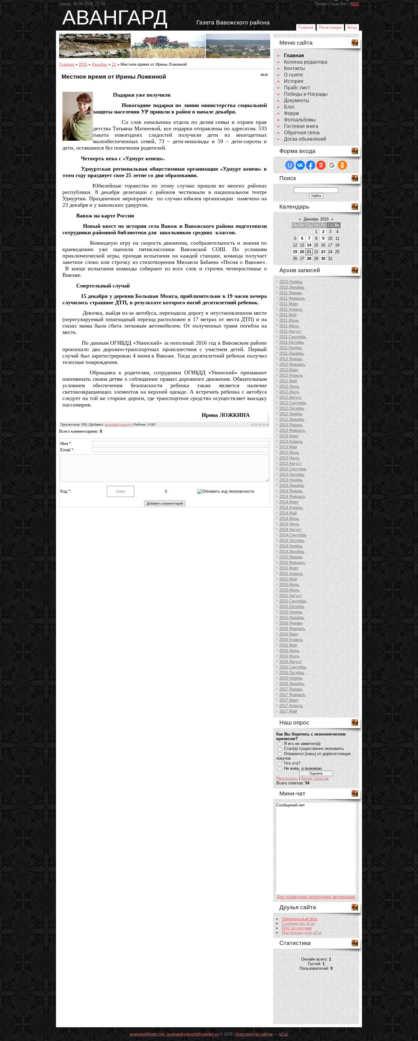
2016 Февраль (292, 628)
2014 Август (290, 529)
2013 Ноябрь (291, 480)
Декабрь (99, 64)
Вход (352, 27)
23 (323, 252)
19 (295, 252)
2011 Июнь (289, 320)
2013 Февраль (292, 430)
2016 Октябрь (291, 672)
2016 (83, 64)
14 (309, 245)
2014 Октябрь (291, 540)
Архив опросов (315, 778)
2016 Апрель (291, 639)
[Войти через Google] (332, 165)
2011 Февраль (292, 298)
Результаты (287, 778)
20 (302, 252)
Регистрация (330, 27)
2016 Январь (291, 623)
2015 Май (288, 579)
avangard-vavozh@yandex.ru (192, 1034)
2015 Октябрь (291, 606)
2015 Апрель (291, 573)
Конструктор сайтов (254, 1034)
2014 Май (288, 513)
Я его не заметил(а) (302, 743)
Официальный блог (300, 919)
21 (114, 64)
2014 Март (289, 502)
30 (323, 258)
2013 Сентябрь (293, 469)
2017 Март (289, 700)
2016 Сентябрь (293, 667)
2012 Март (289, 370)
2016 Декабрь (291, 683)
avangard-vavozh (118, 424)
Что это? (292, 763)
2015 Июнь (289, 584)
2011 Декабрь (291, 353)
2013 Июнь (289, 452)
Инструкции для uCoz (302, 932)
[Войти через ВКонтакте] (300, 165)
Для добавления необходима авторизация (316, 897)
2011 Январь (290, 293)
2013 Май (288, 447)
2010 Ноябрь (291, 282)
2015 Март (289, 568)
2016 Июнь (289, 650)
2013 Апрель (291, 441)
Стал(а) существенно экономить (314, 748)
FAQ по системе (297, 928)
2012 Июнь (289, 386)
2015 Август (290, 595)
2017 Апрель (291, 705)
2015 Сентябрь (293, 601)
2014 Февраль (292, 496)
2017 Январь (291, 689)
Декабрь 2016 (316, 219)
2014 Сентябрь (293, 535)
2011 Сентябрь (292, 337)
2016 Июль (289, 656)
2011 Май (288, 315)
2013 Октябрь (291, 474)
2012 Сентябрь (293, 403)
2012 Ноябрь (291, 414)
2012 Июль (289, 392)
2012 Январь (291, 359)
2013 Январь (291, 425)
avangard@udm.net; (148, 1034)
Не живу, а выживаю (303, 768)
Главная (305, 27)
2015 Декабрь (291, 617)
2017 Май (288, 711)
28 (309, 258)
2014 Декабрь (291, 551)
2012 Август (290, 397)
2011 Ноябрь (290, 348)
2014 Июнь (289, 518)
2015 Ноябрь (291, 612)
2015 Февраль (292, 562)
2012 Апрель (291, 375)
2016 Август (290, 661)
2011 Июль (289, 326)
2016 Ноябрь (291, 678)
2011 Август (290, 331)
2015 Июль (289, 590)
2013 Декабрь (291, 485)
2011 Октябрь (291, 342)
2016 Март (289, 634)
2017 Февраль (292, 694)
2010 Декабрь (291, 287)
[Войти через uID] (289, 165)
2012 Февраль (292, 364)
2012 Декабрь (291, 419)
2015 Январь (291, 557)
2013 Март (289, 436)
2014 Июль (289, 524)
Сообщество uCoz (298, 923)
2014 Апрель (291, 507)
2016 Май (288, 645)
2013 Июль (289, 458)
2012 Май (288, 381)
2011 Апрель (291, 309)
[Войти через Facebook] (310, 165)
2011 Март (288, 304)
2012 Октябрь (291, 408)
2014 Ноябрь (291, 546)
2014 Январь (291, 491)
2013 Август (290, 463)
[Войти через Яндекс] (321, 165)
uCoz (283, 1034)
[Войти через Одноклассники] (342, 165)
